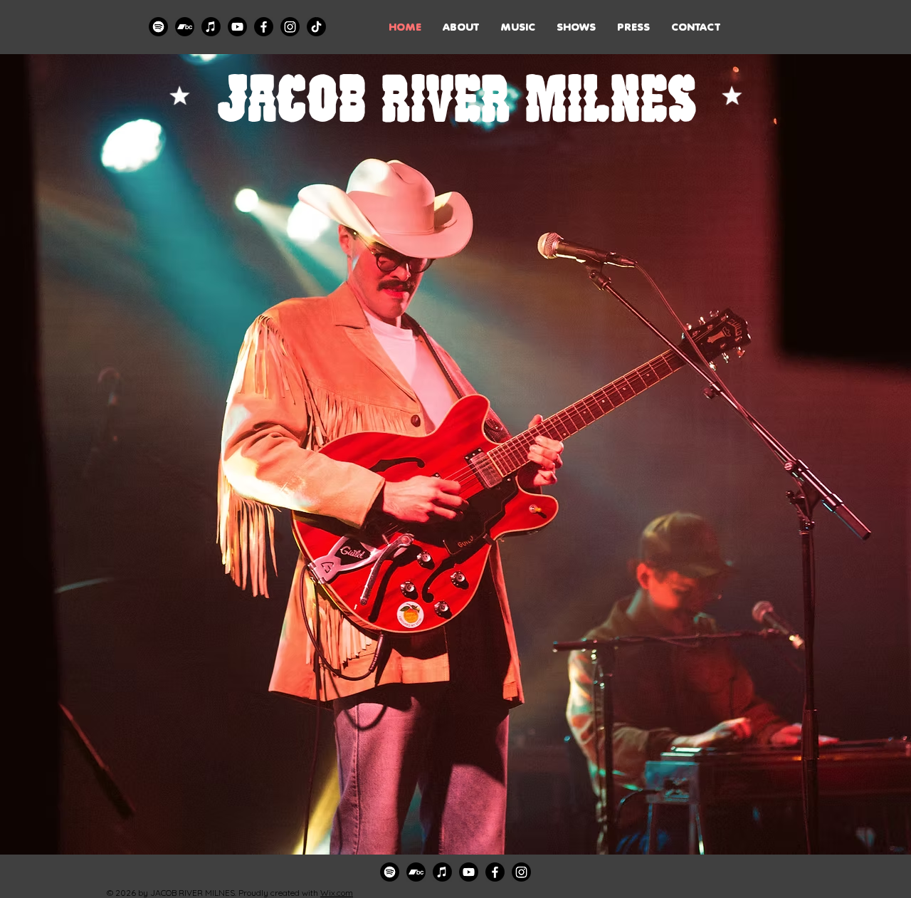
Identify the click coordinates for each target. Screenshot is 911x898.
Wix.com (336, 892)
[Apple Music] (211, 26)
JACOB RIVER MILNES (455, 97)
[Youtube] (237, 26)
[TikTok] (316, 26)
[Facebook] (263, 26)
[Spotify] (158, 26)
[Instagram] (290, 26)
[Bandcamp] (184, 26)
